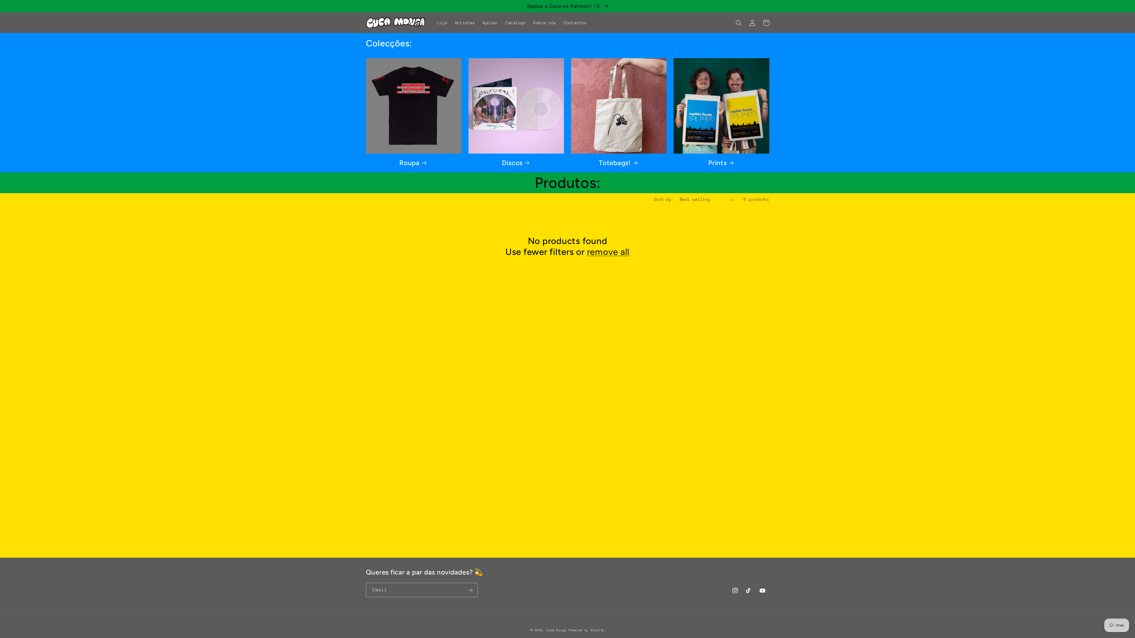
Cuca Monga (556, 630)
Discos (512, 163)
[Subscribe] (470, 590)
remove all (608, 251)
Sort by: (664, 199)
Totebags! (615, 163)
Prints (717, 163)
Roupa (409, 163)
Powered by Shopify (586, 630)
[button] (739, 23)
